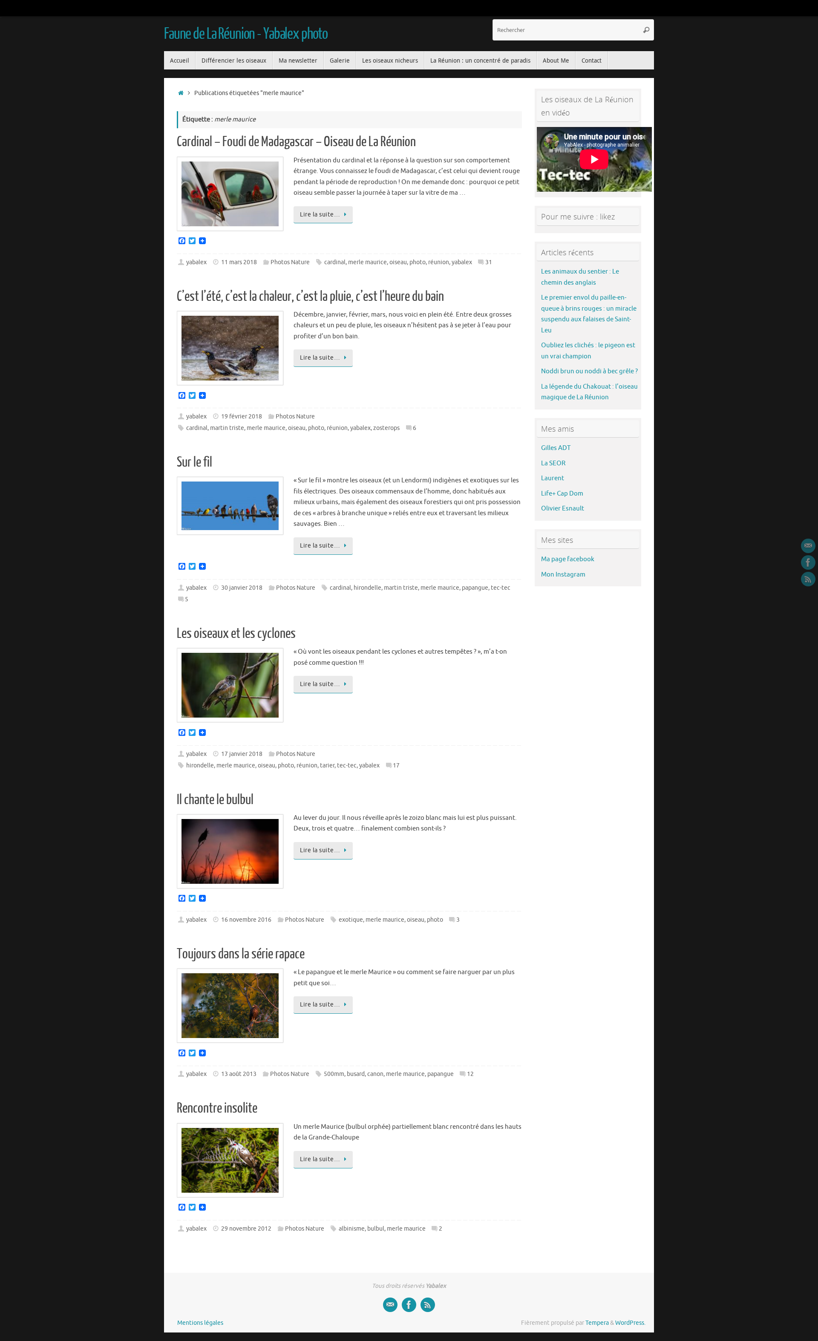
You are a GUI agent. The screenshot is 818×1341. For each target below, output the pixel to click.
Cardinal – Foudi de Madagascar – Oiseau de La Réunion (296, 142)
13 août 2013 (238, 1074)
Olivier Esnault (562, 509)
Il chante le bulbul (215, 799)
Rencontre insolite (217, 1108)
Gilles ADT (555, 448)
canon (375, 1074)
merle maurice (367, 262)
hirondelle (367, 587)
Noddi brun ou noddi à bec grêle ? (589, 371)
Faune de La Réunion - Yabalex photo (246, 34)
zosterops (386, 428)
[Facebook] (808, 562)
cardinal (335, 262)
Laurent (552, 478)
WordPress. (630, 1323)
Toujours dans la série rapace (241, 954)
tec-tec (500, 587)
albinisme (352, 1228)
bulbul (375, 1228)
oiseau (398, 262)
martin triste (227, 428)
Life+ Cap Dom (562, 494)
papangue (475, 587)
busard (356, 1074)
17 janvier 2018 (241, 754)
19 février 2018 (241, 416)
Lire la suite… (320, 214)
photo (417, 262)
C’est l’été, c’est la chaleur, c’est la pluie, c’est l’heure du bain (310, 296)
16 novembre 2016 (246, 919)
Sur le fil (194, 462)
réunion (438, 262)
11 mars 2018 (239, 262)
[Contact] (808, 546)
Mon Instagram (563, 575)
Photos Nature (290, 262)
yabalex (196, 262)
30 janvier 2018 (241, 587)
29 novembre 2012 (246, 1228)
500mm (334, 1074)
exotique (351, 919)
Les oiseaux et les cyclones (236, 633)
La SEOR (553, 463)
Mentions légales (200, 1323)
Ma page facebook (567, 559)
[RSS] (808, 579)
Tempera (597, 1323)
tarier (327, 765)
